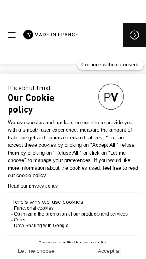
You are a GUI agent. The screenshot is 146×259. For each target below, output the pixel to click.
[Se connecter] (134, 35)
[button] (11, 35)
